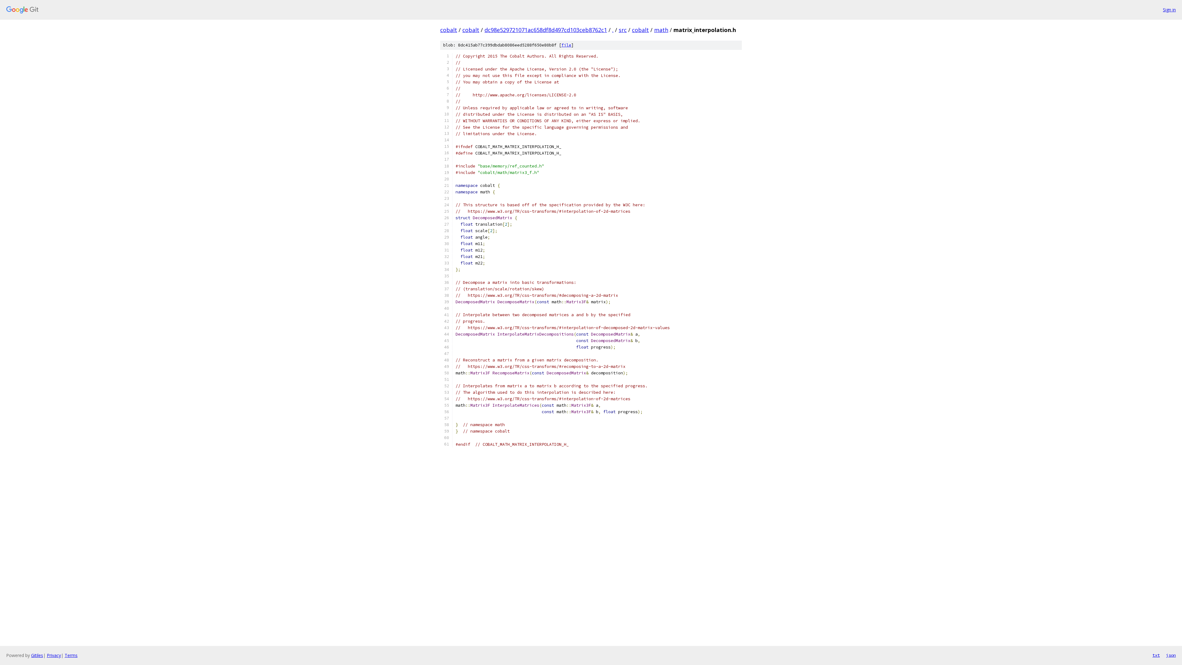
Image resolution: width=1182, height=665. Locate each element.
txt (1156, 655)
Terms (71, 655)
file (566, 45)
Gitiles (37, 655)
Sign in (1169, 10)
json (1171, 655)
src (623, 30)
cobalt (448, 30)
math (661, 30)
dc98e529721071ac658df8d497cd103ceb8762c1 (545, 30)
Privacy (54, 655)
